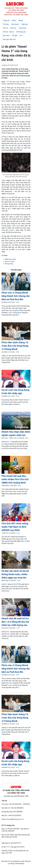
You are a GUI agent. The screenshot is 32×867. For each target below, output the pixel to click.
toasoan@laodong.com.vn (15, 819)
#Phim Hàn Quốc (10, 259)
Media (21, 20)
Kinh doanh (15, 24)
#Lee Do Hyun (9, 261)
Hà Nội (4, 584)
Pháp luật (24, 24)
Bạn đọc (13, 28)
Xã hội (14, 20)
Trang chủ (6, 20)
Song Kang (23, 76)
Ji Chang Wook (16, 313)
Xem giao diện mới (9, 39)
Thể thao (6, 24)
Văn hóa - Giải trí (8, 32)
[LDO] (16, 282)
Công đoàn (22, 28)
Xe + (21, 35)
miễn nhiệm (8, 491)
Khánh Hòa (5, 442)
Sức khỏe (6, 35)
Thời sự (5, 28)
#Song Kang (9, 264)
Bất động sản (20, 32)
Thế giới (14, 35)
